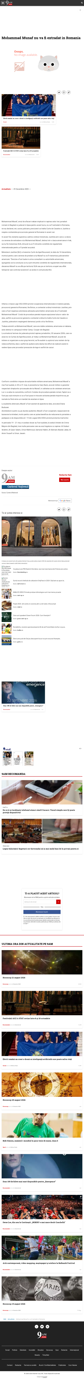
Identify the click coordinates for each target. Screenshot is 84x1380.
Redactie (18, 1365)
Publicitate (62, 1365)
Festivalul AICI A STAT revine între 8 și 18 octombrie (21, 151)
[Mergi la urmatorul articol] (80, 10)
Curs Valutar (72, 1365)
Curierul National (12, 493)
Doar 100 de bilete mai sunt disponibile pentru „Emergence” (23, 706)
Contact (9, 1365)
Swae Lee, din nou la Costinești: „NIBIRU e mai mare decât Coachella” (34, 1222)
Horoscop (6, 984)
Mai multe (65, 480)
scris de (45, 122)
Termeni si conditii (30, 1365)
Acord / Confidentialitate (47, 1365)
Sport (4, 1147)
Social (5, 122)
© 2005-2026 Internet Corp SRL (34, 1373)
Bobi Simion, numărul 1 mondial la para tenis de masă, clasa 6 (30, 1141)
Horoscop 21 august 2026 (14, 977)
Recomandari (6, 154)
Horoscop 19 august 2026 (14, 1304)
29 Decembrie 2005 (21, 189)
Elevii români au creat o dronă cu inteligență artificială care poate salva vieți (28, 118)
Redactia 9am (65, 475)
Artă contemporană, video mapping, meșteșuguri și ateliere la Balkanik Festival (39, 1263)
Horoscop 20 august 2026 (14, 1100)
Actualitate (6, 189)
